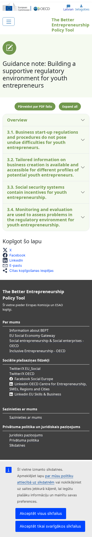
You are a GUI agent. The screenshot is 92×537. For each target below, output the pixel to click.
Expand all (69, 106)
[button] (8, 250)
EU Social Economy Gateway (32, 335)
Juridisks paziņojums (26, 435)
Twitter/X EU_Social (24, 368)
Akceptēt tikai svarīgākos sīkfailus (50, 526)
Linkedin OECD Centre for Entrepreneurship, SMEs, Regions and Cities (48, 386)
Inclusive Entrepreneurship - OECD (37, 351)
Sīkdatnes (17, 445)
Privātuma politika (24, 440)
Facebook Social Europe (34, 378)
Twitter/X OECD (21, 373)
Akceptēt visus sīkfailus (41, 513)
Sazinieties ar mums (25, 417)
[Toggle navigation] (9, 21)
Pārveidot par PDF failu (35, 106)
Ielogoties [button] (82, 9)
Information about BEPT (29, 330)
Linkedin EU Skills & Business (38, 394)
